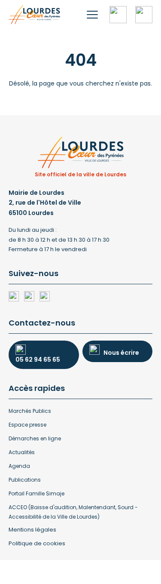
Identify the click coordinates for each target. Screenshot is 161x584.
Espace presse (27, 424)
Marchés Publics (30, 411)
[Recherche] (118, 14)
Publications (25, 479)
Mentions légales (32, 530)
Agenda (19, 466)
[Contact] (143, 14)
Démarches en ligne (35, 438)
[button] (92, 14)
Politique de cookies (37, 543)
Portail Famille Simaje (36, 493)
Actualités (22, 452)
